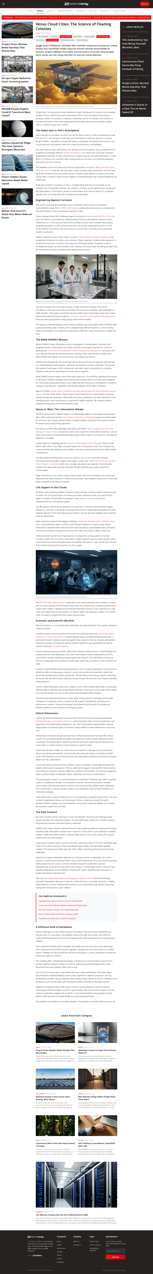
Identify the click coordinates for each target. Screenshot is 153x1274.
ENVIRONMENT (65, 11)
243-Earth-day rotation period (52, 602)
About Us (76, 1241)
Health (59, 1245)
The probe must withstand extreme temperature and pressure (75, 350)
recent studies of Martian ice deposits (78, 417)
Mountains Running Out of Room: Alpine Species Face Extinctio (94, 17)
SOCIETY (105, 11)
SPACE (40, 11)
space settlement (66, 36)
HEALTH (51, 11)
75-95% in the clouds (69, 208)
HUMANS (81, 11)
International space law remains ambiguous (54, 721)
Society (59, 1259)
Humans (60, 1252)
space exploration (52, 40)
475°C (45, 138)
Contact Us (77, 1245)
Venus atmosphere (103, 36)
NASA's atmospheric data (74, 153)
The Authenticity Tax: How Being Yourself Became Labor (135, 43)
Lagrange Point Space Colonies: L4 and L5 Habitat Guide (60, 901)
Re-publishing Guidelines (94, 1249)
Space (59, 1241)
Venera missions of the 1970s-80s (100, 216)
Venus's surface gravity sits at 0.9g (82, 443)
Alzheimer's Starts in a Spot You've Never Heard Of (134, 108)
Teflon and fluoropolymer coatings (93, 237)
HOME (31, 11)
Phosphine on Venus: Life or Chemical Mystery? (57, 918)
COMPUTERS (119, 11)
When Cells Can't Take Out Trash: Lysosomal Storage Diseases (50, 17)
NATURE (93, 11)
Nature (59, 1255)
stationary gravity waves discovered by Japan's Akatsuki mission (66, 878)
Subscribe (144, 4)
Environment (61, 1248)
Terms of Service (95, 1245)
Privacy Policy (94, 1241)
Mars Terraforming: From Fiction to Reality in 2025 (58, 914)
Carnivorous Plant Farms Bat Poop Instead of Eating (133, 65)
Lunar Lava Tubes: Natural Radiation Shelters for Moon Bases (63, 905)
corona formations (60, 646)
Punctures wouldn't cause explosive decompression (92, 316)
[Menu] (3, 4)
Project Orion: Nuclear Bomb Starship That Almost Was (135, 86)
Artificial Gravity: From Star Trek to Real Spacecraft (58, 910)
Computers (61, 1262)
